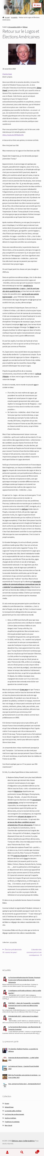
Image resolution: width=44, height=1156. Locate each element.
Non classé (8, 1125)
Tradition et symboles (12, 1122)
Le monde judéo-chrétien (13, 1111)
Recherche (22, 1152)
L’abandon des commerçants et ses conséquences (34, 952)
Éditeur (25, 27)
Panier (33, 1150)
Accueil (7, 17)
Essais (7, 1103)
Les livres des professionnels (14, 1114)
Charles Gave (7, 74)
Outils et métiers (10, 1118)
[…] (35, 986)
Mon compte (7, 1152)
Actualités (14, 17)
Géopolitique (9, 1107)
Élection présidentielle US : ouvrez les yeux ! (12, 950)
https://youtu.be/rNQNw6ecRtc (13, 135)
